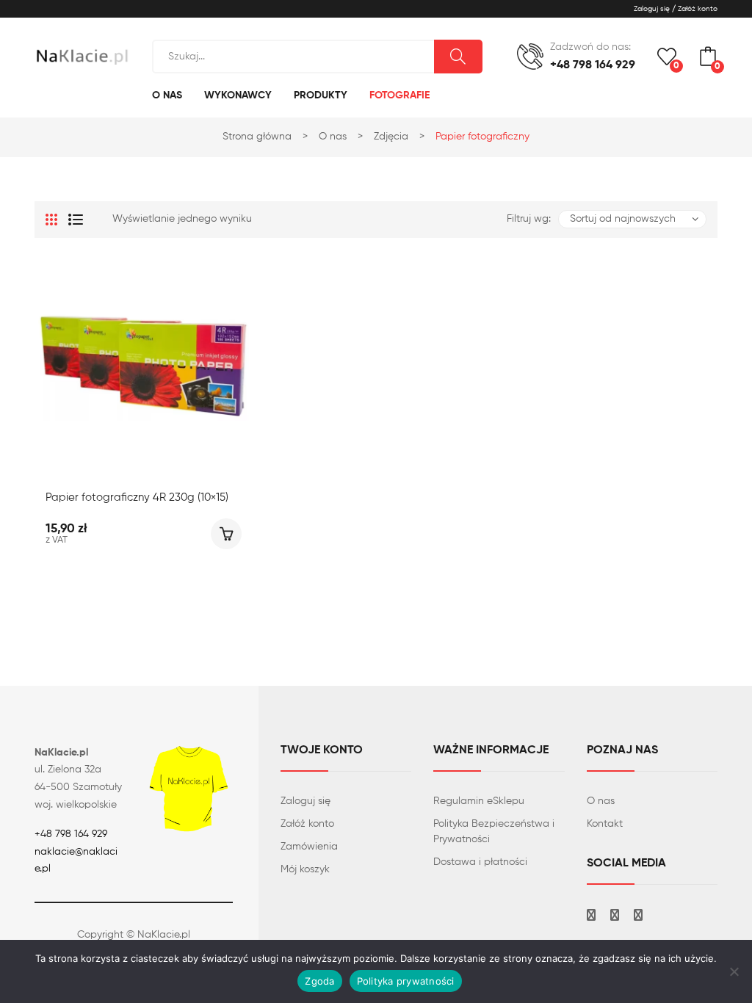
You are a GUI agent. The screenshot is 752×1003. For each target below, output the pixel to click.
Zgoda (319, 981)
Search (458, 56)
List (75, 219)
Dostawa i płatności (480, 862)
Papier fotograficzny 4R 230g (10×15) (137, 497)
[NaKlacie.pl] (82, 56)
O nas (333, 136)
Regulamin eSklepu (478, 801)
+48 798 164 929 (71, 834)
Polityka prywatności (406, 981)
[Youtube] (638, 917)
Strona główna (257, 136)
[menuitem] (167, 95)
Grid (51, 219)
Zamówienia (309, 846)
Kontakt (605, 824)
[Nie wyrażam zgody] (733, 971)
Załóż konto (307, 824)
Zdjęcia (391, 136)
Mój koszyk (305, 869)
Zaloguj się (305, 801)
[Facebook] (591, 917)
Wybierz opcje (226, 533)
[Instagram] (614, 917)
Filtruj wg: (529, 219)
